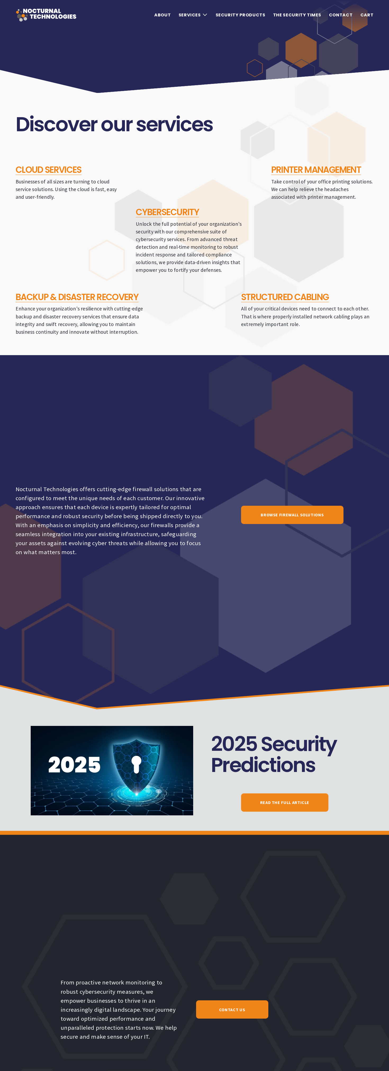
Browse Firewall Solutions (292, 514)
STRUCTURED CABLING (285, 297)
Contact (340, 15)
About (162, 15)
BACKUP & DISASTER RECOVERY (77, 297)
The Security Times (297, 15)
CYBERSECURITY (167, 212)
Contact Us (232, 1009)
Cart (367, 15)
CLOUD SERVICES (49, 170)
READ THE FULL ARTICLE (284, 802)
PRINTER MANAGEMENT (316, 170)
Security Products (240, 15)
